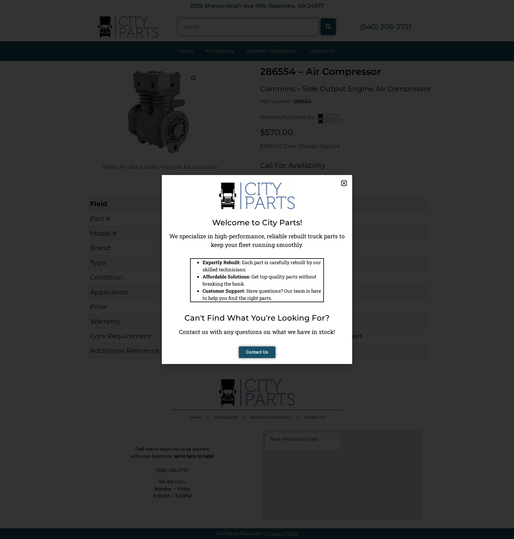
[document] (257, 269)
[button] (344, 183)
